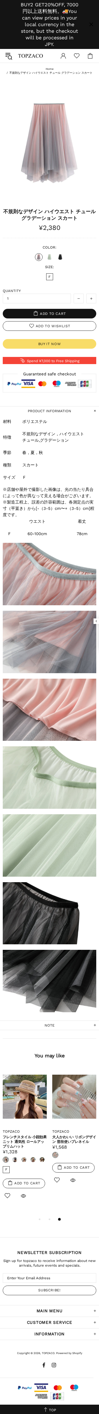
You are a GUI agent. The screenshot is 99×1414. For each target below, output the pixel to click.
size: (49, 267)
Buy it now (49, 344)
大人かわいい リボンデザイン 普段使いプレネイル (74, 1139)
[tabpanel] (25, 1140)
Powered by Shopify (69, 1353)
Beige (42, 1159)
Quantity (12, 291)
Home (50, 68)
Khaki (33, 1159)
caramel (23, 1159)
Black (60, 257)
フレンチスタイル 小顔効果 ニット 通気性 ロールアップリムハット (25, 1141)
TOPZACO (30, 56)
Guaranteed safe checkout (49, 374)
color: (49, 247)
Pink (38, 257)
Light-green (49, 257)
